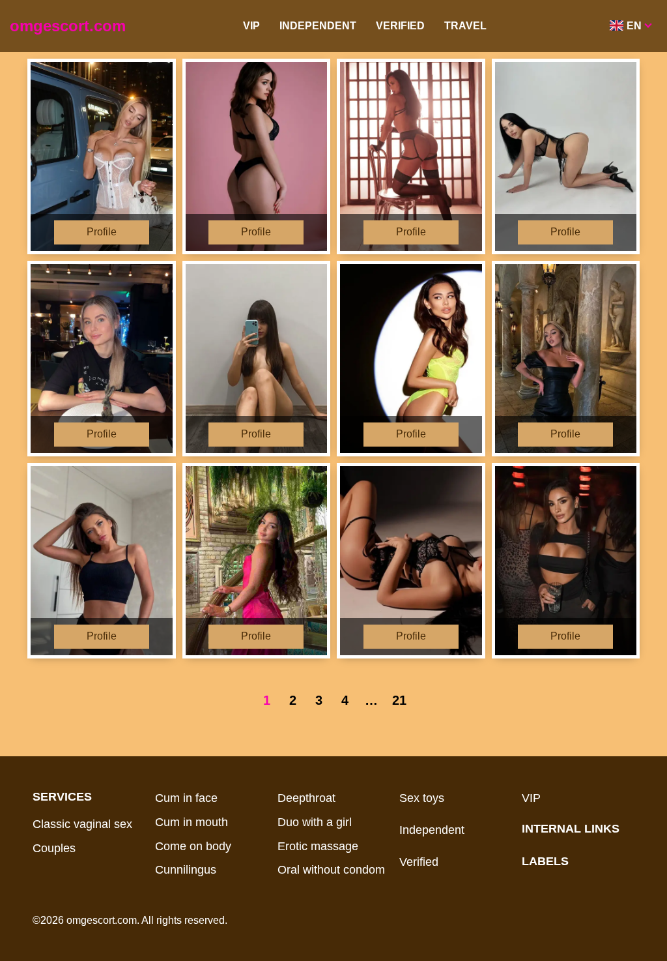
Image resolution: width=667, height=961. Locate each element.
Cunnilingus (185, 869)
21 (399, 700)
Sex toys (421, 798)
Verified (400, 25)
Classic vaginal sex (82, 824)
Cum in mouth (191, 822)
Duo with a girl (314, 822)
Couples (54, 848)
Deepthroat (306, 798)
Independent (317, 25)
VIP (251, 25)
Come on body (193, 846)
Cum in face (186, 798)
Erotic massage (317, 846)
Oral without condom (331, 869)
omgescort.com (68, 26)
